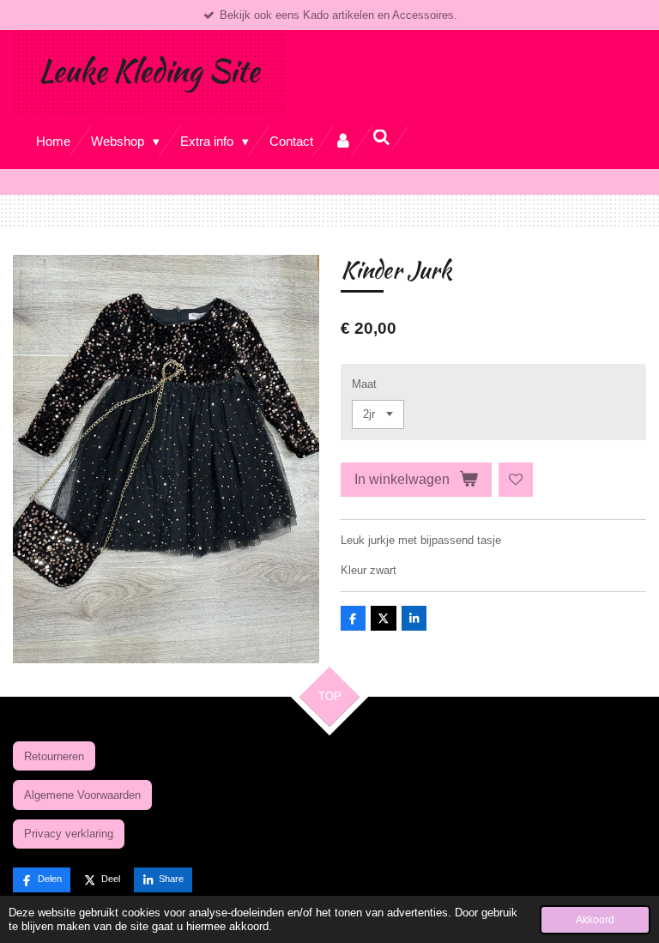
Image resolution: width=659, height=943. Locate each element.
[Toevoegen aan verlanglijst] (516, 480)
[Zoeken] (381, 137)
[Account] (342, 141)
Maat (364, 384)
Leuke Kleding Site (149, 71)
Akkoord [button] (595, 919)
